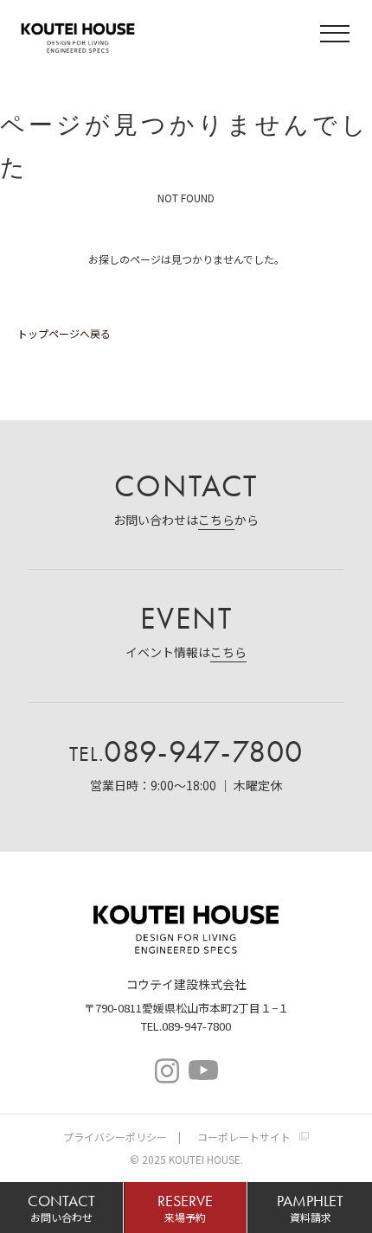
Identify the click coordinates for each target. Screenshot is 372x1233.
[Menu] (337, 36)
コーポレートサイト (244, 1136)
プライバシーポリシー (115, 1136)
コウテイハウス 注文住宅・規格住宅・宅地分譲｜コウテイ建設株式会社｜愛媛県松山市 (78, 35)
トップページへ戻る (64, 333)
